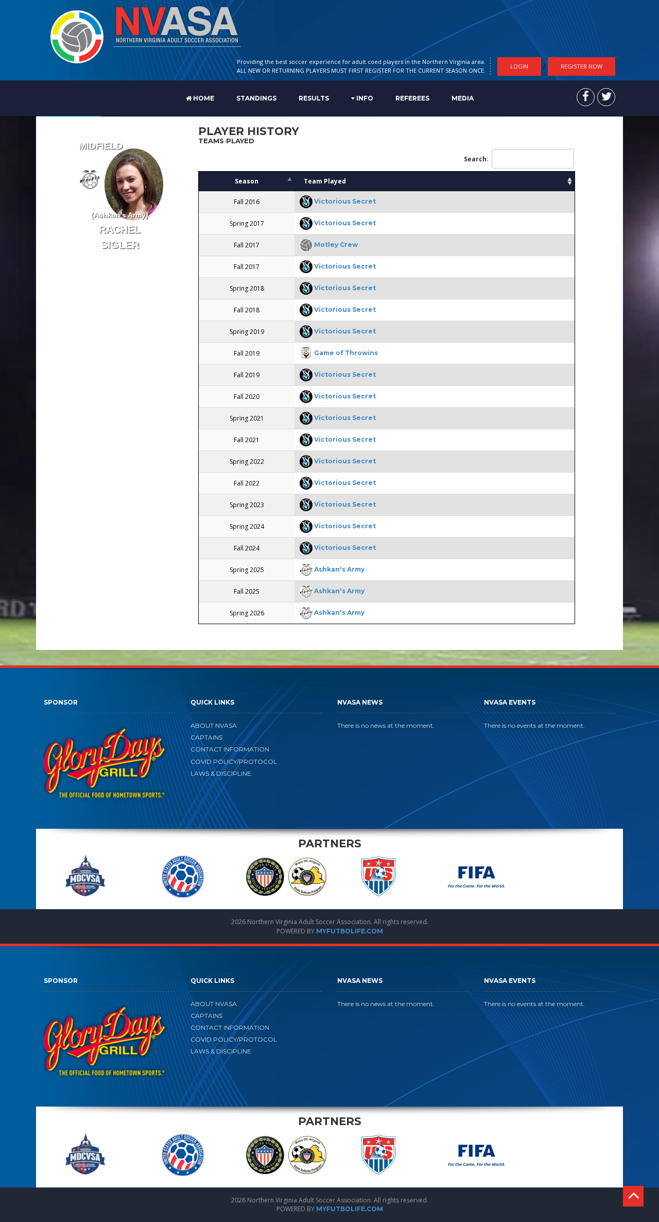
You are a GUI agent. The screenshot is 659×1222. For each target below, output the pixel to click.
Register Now (581, 66)
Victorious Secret (345, 201)
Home (203, 98)
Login (519, 66)
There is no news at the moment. (386, 725)
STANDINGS (256, 98)
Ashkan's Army (339, 569)
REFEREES (412, 98)
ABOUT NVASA (213, 725)
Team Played (325, 181)
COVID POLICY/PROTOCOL (233, 761)
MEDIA (463, 98)
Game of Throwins (346, 353)
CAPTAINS (206, 737)
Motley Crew (336, 244)
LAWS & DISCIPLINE (220, 773)
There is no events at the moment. (534, 725)
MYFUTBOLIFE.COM (349, 931)
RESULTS (314, 98)
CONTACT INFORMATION (229, 749)
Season (246, 181)
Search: (476, 159)
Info (364, 98)
